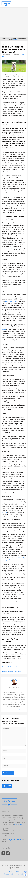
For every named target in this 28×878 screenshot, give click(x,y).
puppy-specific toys (11, 301)
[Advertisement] (14, 22)
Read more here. (16, 39)
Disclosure (17, 871)
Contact (10, 871)
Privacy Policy (20, 874)
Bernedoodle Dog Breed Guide (11, 667)
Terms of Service (9, 874)
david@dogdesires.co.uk (14, 840)
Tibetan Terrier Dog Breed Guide (11, 671)
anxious (4, 512)
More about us (18, 824)
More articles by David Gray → (14, 709)
